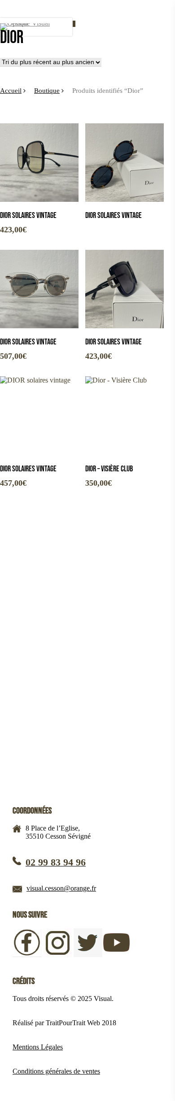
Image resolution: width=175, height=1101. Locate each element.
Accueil (11, 90)
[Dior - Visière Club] (124, 415)
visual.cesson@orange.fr (61, 888)
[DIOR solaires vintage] (39, 162)
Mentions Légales (38, 1047)
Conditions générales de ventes (56, 1071)
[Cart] (71, 27)
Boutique (47, 90)
